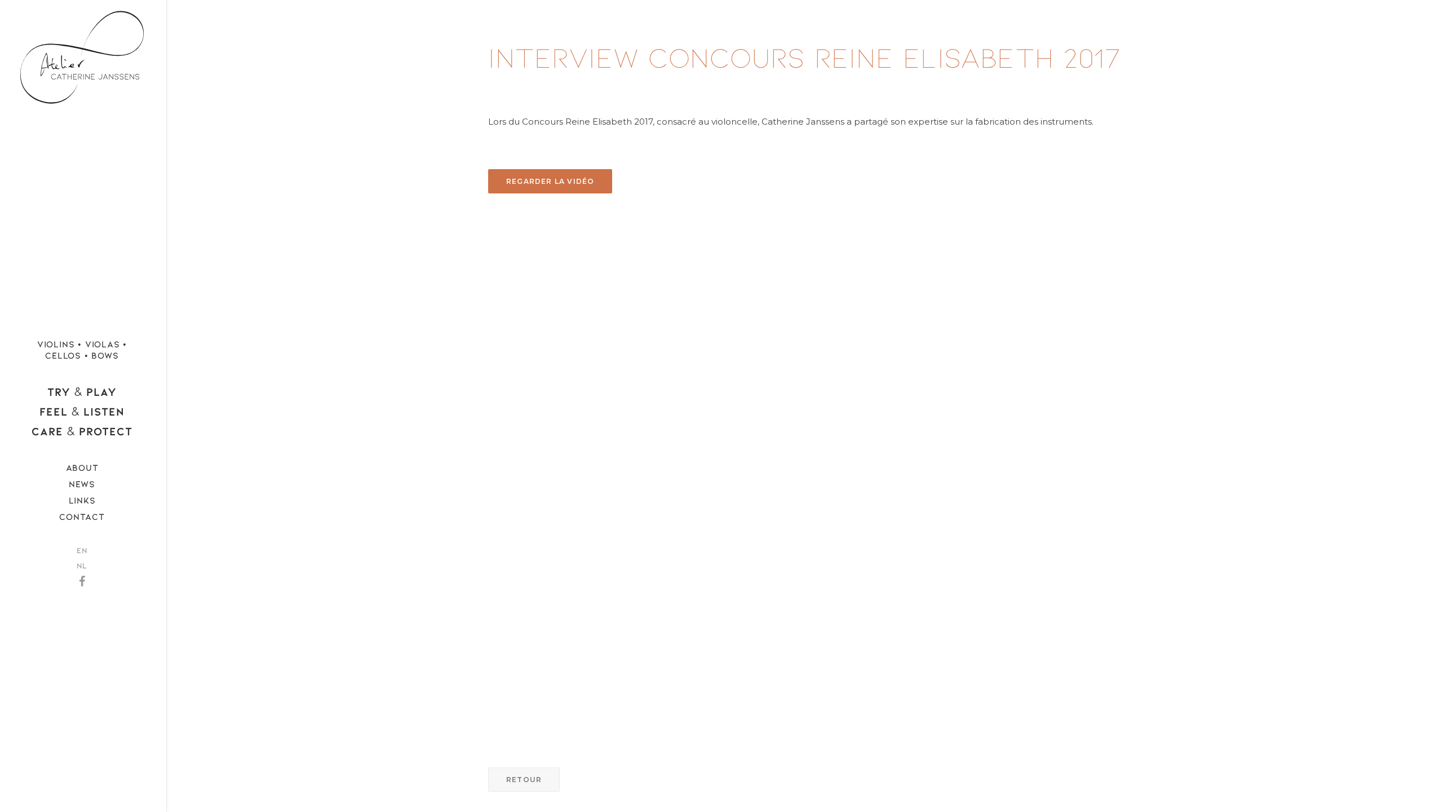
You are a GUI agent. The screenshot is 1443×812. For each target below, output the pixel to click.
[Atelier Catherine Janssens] (82, 53)
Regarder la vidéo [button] (550, 181)
